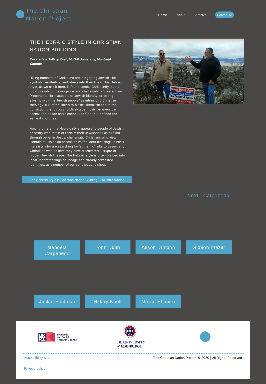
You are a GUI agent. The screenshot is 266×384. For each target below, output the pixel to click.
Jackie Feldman (57, 301)
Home (162, 15)
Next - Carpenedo (208, 195)
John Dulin (107, 247)
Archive (200, 15)
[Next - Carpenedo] (237, 196)
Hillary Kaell (108, 301)
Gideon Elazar (208, 247)
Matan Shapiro (158, 301)
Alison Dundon (158, 247)
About (181, 15)
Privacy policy (34, 368)
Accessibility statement (41, 358)
